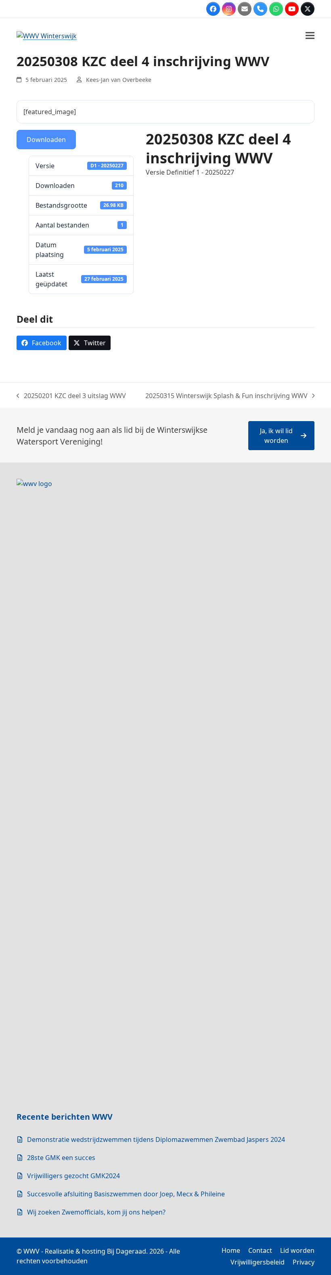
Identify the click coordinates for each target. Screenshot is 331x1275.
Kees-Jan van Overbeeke (118, 79)
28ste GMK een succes (61, 1157)
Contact (260, 1250)
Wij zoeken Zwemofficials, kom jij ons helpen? (96, 1212)
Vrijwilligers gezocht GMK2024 (73, 1175)
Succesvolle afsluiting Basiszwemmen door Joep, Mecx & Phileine (126, 1193)
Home (231, 1250)
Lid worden (297, 1250)
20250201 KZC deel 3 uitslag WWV (71, 396)
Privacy (303, 1262)
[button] (310, 35)
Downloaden (46, 139)
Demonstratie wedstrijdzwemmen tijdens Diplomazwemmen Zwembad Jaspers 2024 (156, 1139)
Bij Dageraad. (127, 1251)
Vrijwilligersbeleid (257, 1262)
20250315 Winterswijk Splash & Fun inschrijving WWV (226, 396)
